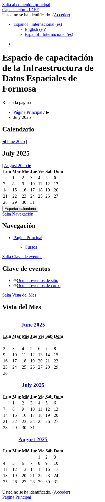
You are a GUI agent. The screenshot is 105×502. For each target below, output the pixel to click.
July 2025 (22, 117)
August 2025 (33, 439)
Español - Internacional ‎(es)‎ (37, 24)
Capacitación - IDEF (20, 9)
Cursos (31, 247)
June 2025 (33, 325)
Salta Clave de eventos (22, 256)
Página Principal (27, 237)
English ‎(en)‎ (35, 29)
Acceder (61, 14)
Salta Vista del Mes (19, 295)
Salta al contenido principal (26, 4)
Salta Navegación (17, 214)
